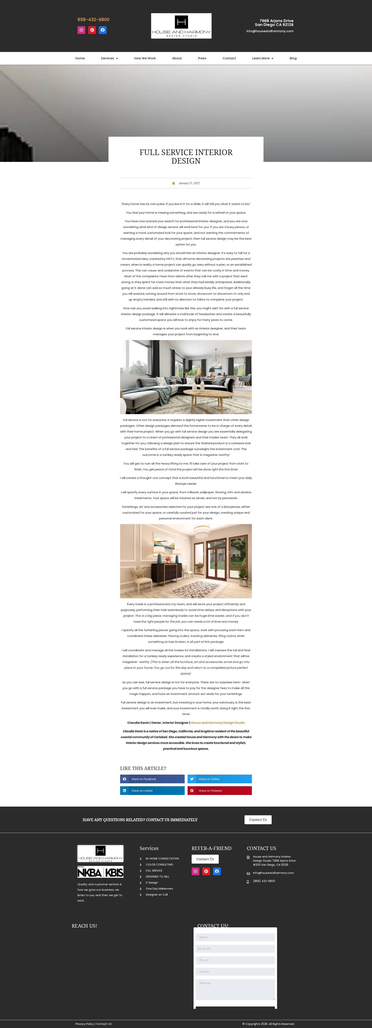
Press (202, 58)
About (177, 58)
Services (107, 58)
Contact (229, 58)
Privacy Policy (85, 1024)
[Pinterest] (92, 30)
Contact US (104, 1024)
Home (80, 58)
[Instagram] (81, 30)
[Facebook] (103, 30)
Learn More (261, 58)
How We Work (145, 58)
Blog (293, 58)
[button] (152, 779)
